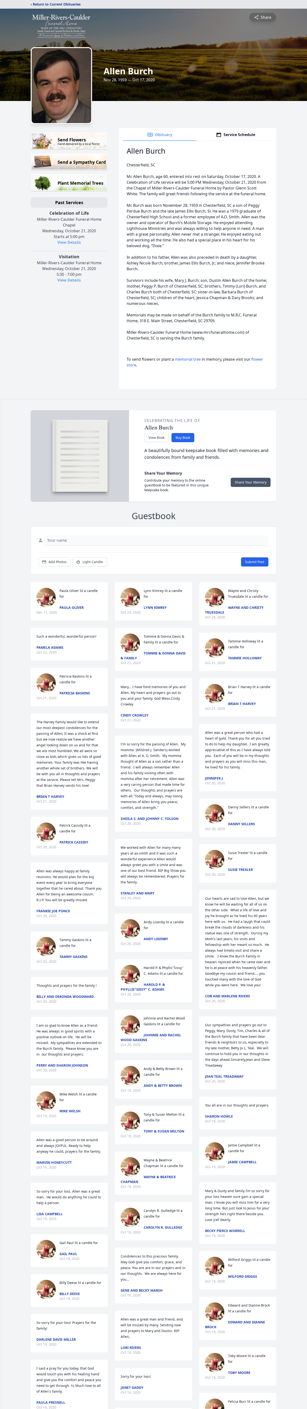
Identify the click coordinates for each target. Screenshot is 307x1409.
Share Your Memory (250, 482)
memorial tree (188, 359)
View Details (69, 242)
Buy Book (183, 437)
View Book (156, 437)
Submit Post (254, 562)
